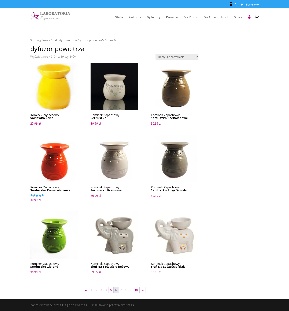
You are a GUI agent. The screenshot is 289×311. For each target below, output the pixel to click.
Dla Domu (191, 17)
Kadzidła (134, 17)
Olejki (119, 17)
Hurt (224, 17)
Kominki (172, 17)
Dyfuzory (154, 17)
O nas (238, 17)
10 (136, 290)
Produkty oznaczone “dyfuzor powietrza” (77, 40)
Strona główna (39, 40)
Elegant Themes (74, 305)
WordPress (125, 305)
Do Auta (210, 17)
